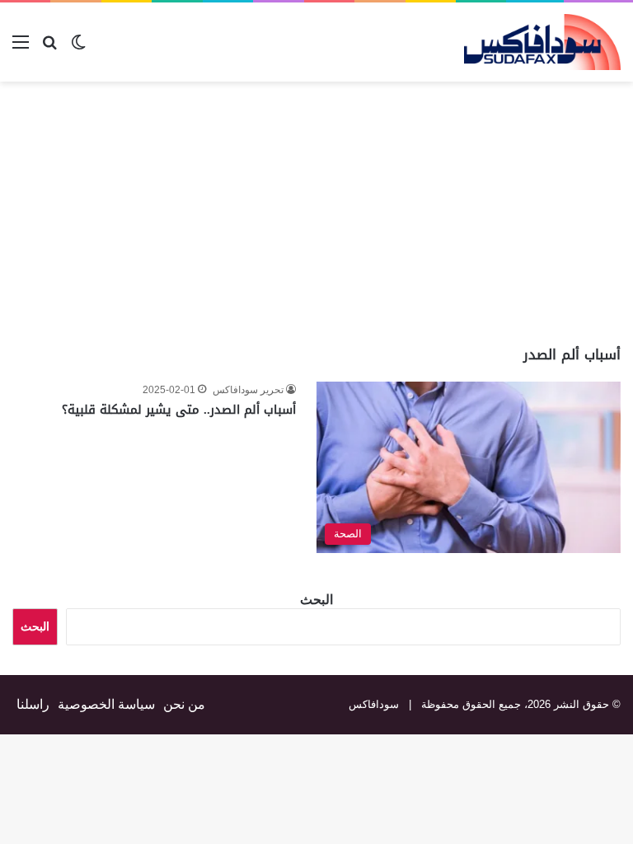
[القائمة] (20, 48)
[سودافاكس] (542, 42)
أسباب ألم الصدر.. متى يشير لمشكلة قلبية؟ (179, 409)
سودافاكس (374, 704)
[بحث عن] (49, 48)
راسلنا (32, 704)
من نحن (184, 704)
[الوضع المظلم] (78, 48)
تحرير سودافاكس (248, 390)
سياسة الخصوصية (106, 704)
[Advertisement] (494, 213)
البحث (316, 600)
